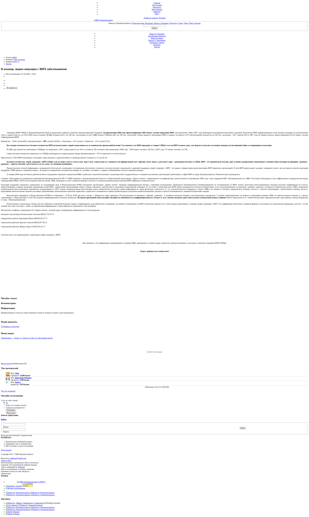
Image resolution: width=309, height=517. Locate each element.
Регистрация (157, 9)
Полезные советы (157, 43)
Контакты (157, 7)
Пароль (6, 432)
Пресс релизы (19, 60)
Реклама (162, 18)
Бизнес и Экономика (156, 40)
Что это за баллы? (8, 391)
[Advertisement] (21, 108)
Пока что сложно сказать (15, 405)
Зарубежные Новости (157, 36)
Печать (9, 64)
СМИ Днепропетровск (103, 20)
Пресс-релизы (195, 23)
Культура (173, 23)
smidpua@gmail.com (18, 458)
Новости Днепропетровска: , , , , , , (155, 23)
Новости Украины (157, 34)
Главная (157, 3)
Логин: (6, 427)
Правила (157, 12)
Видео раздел (6, 364)
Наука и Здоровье (161, 23)
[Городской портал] (25, 503)
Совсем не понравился (15, 408)
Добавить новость (151, 18)
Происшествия (138, 23)
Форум (157, 47)
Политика (149, 23)
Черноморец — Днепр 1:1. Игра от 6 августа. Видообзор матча (27, 338)
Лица (186, 23)
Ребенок (21, 467)
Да (6, 403)
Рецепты (157, 45)
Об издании (157, 5)
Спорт (180, 23)
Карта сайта (6, 460)
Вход (157, 14)
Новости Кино (157, 38)
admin (14, 57)
